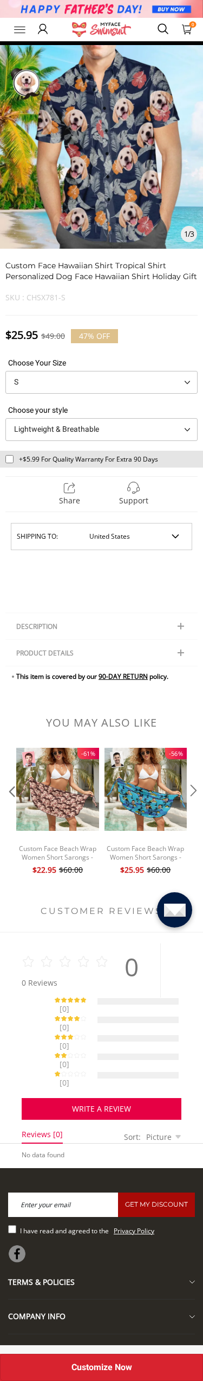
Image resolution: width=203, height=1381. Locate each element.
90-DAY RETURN (123, 676)
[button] (10, 812)
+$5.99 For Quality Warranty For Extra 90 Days (88, 459)
